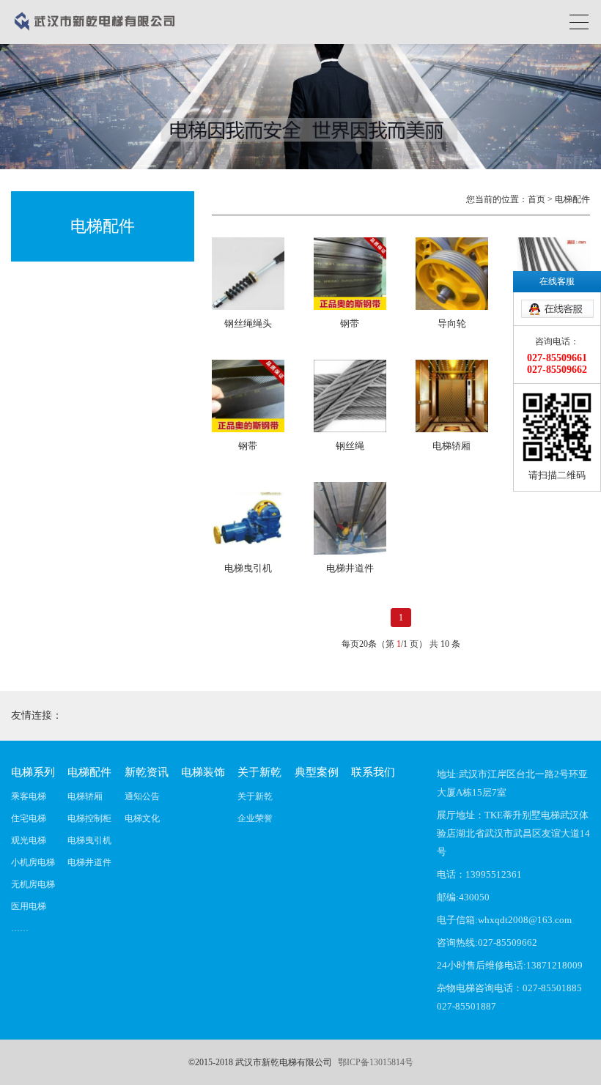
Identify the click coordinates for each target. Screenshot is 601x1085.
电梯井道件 (89, 862)
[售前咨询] (557, 309)
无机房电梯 (33, 884)
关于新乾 (259, 772)
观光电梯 (28, 840)
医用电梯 (28, 906)
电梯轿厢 (85, 796)
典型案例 (317, 772)
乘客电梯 (28, 796)
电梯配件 (89, 772)
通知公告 (142, 796)
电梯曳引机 (89, 840)
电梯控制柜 (89, 818)
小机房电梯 (33, 862)
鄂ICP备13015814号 (375, 1062)
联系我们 (373, 772)
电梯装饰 (203, 772)
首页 (536, 199)
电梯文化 (142, 818)
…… (20, 928)
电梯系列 (33, 772)
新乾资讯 (147, 772)
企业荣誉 (255, 818)
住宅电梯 (28, 818)
